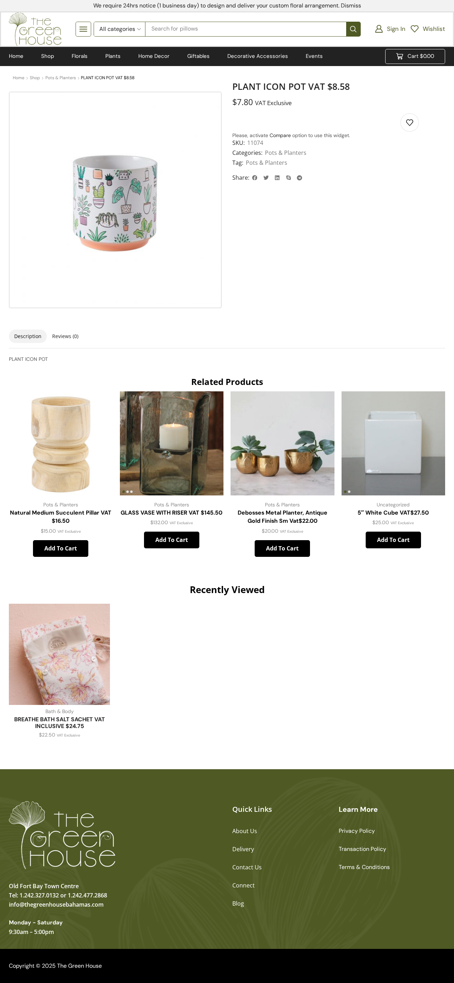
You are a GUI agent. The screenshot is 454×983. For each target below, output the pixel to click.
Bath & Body (59, 711)
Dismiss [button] (351, 5)
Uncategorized (393, 504)
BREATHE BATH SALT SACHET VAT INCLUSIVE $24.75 (59, 723)
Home (18, 78)
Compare (280, 135)
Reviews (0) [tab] (65, 336)
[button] (83, 29)
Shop (35, 78)
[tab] (28, 336)
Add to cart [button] (60, 548)
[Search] (353, 29)
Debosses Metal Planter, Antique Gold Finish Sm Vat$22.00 (282, 517)
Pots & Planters (60, 78)
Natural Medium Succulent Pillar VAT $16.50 (60, 517)
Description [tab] (27, 336)
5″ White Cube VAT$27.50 (393, 512)
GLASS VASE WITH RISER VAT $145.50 (171, 512)
